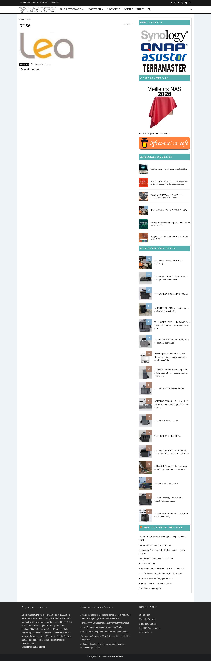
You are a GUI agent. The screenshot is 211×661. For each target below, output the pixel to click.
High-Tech (94, 9)
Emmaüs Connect (147, 619)
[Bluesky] (186, 2)
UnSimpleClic (145, 632)
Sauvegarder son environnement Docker (169, 169)
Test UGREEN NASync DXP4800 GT (171, 294)
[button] (149, 9)
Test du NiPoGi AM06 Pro (166, 483)
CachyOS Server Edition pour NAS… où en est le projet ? (170, 224)
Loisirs (128, 9)
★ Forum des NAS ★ (29, 3)
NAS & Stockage (70, 9)
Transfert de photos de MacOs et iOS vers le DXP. (161, 568)
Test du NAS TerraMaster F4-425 (169, 388)
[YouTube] (178, 2)
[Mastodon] (182, 2)
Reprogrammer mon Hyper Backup (155, 545)
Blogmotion (144, 615)
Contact (44, 3)
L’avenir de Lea (29, 69)
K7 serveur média (147, 563)
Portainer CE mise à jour (150, 588)
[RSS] (190, 2)
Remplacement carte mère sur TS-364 (156, 558)
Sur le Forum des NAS (162, 527)
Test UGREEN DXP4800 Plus (167, 436)
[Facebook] (171, 2)
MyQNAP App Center (149, 628)
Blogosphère (24, 64)
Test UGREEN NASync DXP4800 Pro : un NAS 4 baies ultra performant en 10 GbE (172, 325)
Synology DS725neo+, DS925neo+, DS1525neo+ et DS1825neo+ (167, 196)
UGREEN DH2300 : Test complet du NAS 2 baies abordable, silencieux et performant (170, 372)
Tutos (140, 9)
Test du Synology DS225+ (166, 420)
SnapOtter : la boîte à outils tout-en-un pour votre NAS (170, 237)
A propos (55, 3)
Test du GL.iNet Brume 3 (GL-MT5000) (169, 210)
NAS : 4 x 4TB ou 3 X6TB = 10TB (155, 583)
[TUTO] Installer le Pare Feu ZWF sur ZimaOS (160, 573)
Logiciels (113, 9)
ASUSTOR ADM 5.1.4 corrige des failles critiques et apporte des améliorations (169, 182)
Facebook (50, 636)
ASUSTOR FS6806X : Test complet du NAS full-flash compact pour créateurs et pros (171, 404)
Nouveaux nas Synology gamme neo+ (156, 578)
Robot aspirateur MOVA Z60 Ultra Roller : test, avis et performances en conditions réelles (170, 357)
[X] (175, 2)
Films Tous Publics (147, 623)
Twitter (33, 636)
